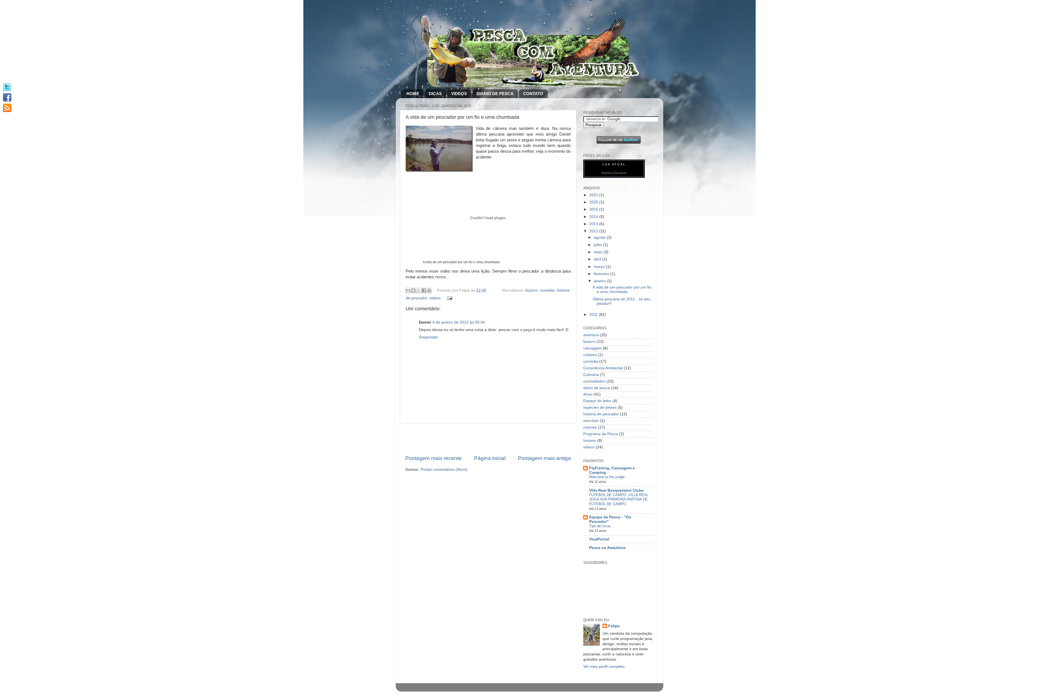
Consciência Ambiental (603, 368)
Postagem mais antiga (544, 458)
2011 (594, 315)
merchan (591, 421)
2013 (594, 224)
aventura (591, 335)
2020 (594, 202)
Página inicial (490, 458)
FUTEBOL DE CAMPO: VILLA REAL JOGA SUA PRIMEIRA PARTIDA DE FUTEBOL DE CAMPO (618, 499)
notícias (590, 427)
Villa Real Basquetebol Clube (616, 490)
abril (598, 259)
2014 (594, 217)
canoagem (592, 348)
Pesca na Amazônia (607, 548)
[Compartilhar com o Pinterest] (429, 290)
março (600, 267)
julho (598, 245)
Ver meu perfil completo (604, 666)
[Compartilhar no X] (418, 290)
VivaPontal (599, 539)
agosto (600, 237)
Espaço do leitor (597, 401)
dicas (587, 394)
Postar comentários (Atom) (444, 469)
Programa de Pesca (600, 434)
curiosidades (594, 381)
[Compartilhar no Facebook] (424, 290)
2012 (594, 231)
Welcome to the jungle (607, 477)
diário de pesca (596, 388)
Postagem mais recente (433, 458)
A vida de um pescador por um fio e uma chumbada (622, 289)
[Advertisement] (488, 439)
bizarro (531, 290)
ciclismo (590, 355)
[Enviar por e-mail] (408, 290)
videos (435, 298)
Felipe (614, 626)
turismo (589, 440)
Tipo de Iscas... (601, 526)
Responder (428, 337)
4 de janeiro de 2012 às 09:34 (458, 322)
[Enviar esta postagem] (449, 298)
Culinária (591, 375)
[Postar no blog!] (413, 290)
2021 (594, 195)
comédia (547, 290)
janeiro (600, 281)
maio (598, 252)
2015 (594, 209)
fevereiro (602, 274)
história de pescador (601, 414)
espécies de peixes (600, 407)
